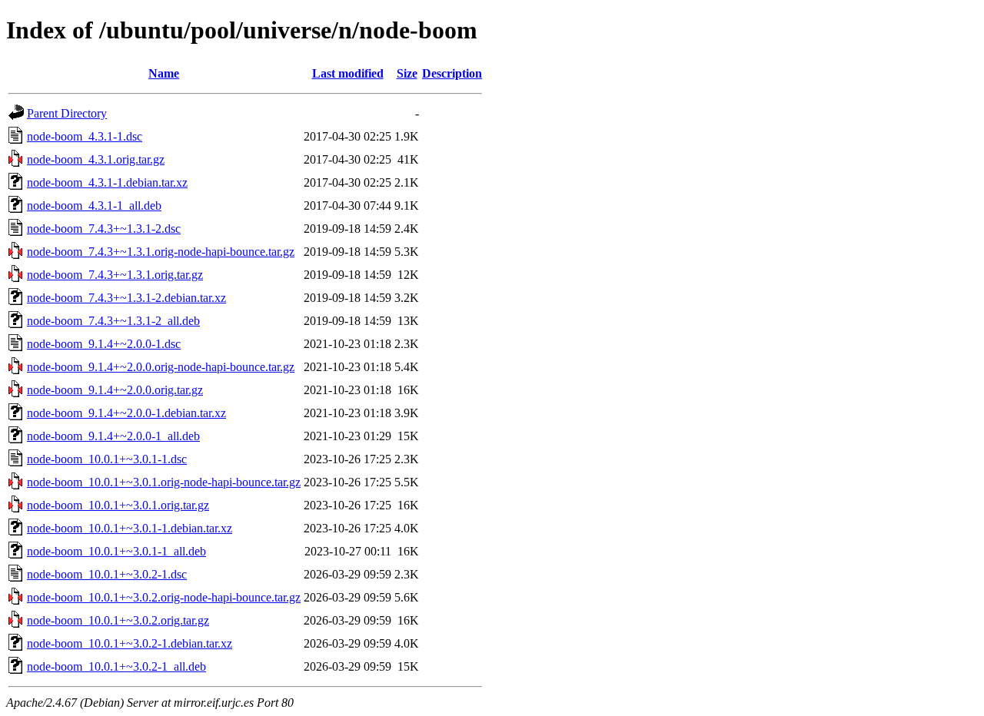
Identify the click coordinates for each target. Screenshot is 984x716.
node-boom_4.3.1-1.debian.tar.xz (107, 182)
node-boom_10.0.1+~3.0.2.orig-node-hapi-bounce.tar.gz (164, 597)
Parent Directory (67, 113)
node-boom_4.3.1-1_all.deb (94, 205)
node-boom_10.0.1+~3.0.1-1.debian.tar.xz (129, 528)
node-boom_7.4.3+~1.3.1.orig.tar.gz (115, 274)
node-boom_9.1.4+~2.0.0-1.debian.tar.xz (126, 412)
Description (452, 73)
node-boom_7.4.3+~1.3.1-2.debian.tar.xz (126, 297)
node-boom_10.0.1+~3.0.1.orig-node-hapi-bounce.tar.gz (164, 482)
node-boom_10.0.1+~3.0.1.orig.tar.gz (118, 505)
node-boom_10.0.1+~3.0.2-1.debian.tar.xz (129, 643)
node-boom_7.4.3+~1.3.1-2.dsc (104, 228)
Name (163, 73)
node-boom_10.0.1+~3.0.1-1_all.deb (116, 551)
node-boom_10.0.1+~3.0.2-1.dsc (107, 574)
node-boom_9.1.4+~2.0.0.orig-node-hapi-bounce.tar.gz (160, 366)
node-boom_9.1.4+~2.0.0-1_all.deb (113, 436)
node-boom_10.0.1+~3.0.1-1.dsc (107, 459)
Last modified (348, 73)
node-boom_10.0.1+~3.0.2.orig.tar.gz (118, 620)
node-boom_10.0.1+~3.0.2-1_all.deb (116, 666)
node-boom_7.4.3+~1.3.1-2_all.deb (113, 320)
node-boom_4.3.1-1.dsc (84, 136)
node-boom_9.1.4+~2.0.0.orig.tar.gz (115, 389)
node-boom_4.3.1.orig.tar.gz (96, 159)
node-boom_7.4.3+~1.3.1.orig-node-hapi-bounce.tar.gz (160, 251)
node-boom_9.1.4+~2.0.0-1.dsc (104, 343)
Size (407, 73)
